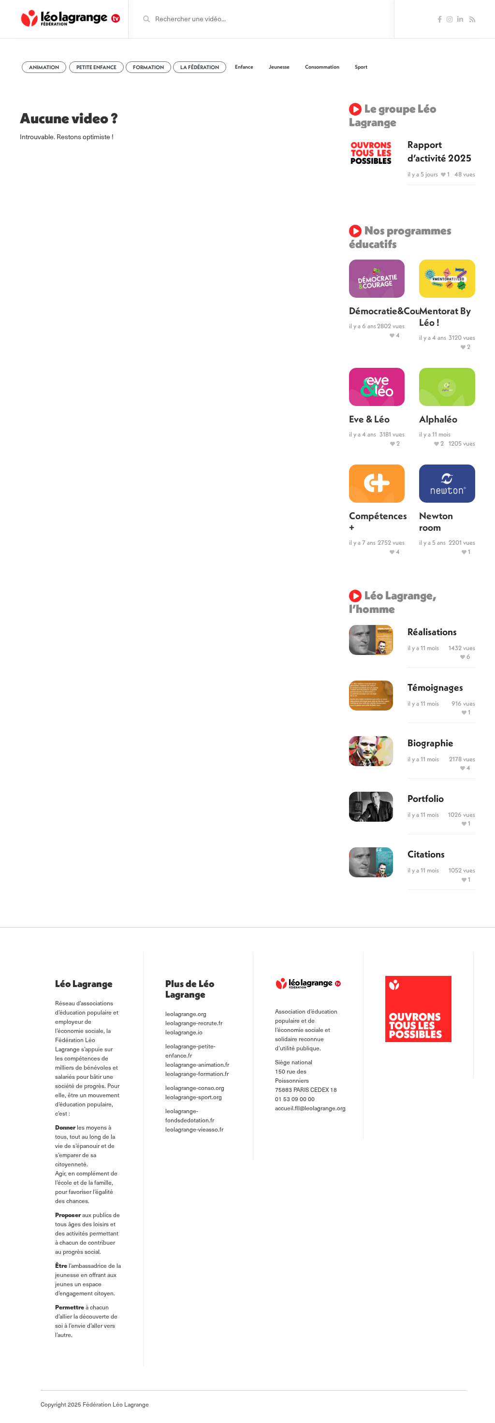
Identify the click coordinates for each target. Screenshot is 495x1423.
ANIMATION (44, 67)
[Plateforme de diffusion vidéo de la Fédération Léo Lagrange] (70, 18)
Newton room (436, 521)
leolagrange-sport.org (193, 1096)
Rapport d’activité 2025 (439, 151)
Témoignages (435, 687)
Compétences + (377, 521)
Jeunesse (279, 66)
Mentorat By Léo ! (445, 316)
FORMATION (148, 67)
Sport (361, 66)
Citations (426, 854)
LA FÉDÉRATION (199, 67)
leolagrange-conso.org (194, 1087)
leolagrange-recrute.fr (193, 1022)
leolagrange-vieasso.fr (194, 1129)
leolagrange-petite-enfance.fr (190, 1051)
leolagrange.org (185, 1013)
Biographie (430, 743)
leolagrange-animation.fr (197, 1064)
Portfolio (426, 798)
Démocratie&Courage (377, 311)
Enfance (244, 66)
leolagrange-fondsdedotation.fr (189, 1115)
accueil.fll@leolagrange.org (310, 1108)
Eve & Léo (369, 419)
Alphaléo (438, 419)
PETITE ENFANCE (96, 67)
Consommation (322, 66)
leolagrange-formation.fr (197, 1073)
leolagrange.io (184, 1032)
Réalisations (432, 631)
